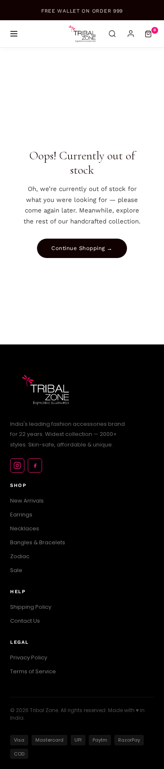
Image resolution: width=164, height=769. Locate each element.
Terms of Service (33, 671)
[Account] (131, 34)
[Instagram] (17, 465)
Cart (154, 30)
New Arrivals (27, 501)
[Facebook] (35, 465)
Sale (16, 570)
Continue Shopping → (82, 248)
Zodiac (19, 556)
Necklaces (24, 528)
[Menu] (14, 34)
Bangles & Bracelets (37, 542)
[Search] (112, 34)
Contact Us (25, 621)
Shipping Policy (30, 607)
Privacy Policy (28, 657)
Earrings (21, 515)
